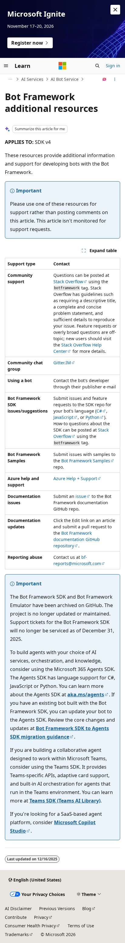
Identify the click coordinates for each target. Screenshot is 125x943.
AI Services (32, 79)
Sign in (113, 65)
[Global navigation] (6, 65)
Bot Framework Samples (85, 461)
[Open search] (97, 65)
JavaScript (63, 417)
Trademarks (17, 934)
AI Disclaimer (18, 908)
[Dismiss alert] (115, 9)
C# (99, 411)
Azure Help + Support (75, 478)
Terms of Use (81, 926)
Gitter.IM (62, 362)
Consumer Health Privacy (30, 926)
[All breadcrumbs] (10, 79)
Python (93, 417)
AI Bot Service (65, 79)
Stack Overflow (68, 281)
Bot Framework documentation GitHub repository (76, 539)
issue (81, 496)
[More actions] (115, 79)
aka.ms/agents (85, 694)
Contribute (16, 917)
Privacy (41, 917)
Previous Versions (57, 908)
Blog (86, 908)
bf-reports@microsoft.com (77, 560)
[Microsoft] (62, 66)
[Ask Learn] (105, 79)
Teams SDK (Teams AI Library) (64, 800)
